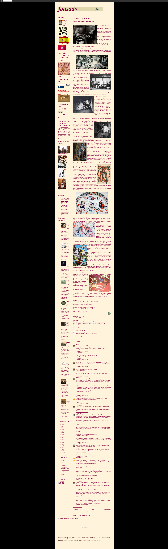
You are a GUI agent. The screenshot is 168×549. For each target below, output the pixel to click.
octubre (63, 455)
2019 (61, 434)
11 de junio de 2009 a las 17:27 (82, 479)
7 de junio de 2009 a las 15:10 (82, 412)
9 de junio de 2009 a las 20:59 (82, 456)
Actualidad (62, 121)
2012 (61, 445)
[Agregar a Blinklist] (103, 323)
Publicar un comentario (77, 507)
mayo (62, 473)
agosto (62, 459)
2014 (61, 442)
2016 (61, 439)
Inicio (93, 509)
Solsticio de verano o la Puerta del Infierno (65, 205)
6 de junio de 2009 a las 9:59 (82, 343)
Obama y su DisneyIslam (64, 466)
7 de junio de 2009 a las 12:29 (82, 403)
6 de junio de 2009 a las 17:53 (82, 359)
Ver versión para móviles (92, 511)
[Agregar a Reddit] (94, 323)
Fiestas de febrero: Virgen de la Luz (65, 212)
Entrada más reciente (77, 509)
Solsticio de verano (65, 464)
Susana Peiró (78, 457)
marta (77, 361)
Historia (60, 130)
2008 (61, 481)
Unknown (78, 396)
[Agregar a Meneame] (77, 322)
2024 (61, 426)
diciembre (63, 452)
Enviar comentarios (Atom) (84, 515)
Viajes (68, 136)
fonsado (68, 8)
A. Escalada (78, 352)
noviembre (63, 454)
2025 (61, 424)
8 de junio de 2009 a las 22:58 (82, 442)
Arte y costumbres (62, 128)
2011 (61, 447)
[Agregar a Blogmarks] (78, 324)
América (77, 413)
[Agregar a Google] (86, 323)
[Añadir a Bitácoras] (93, 322)
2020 (61, 432)
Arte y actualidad (64, 127)
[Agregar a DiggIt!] (77, 323)
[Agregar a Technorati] (87, 322)
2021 (61, 431)
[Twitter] (83, 324)
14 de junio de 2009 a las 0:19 (82, 504)
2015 (61, 441)
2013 (61, 444)
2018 (61, 436)
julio (62, 460)
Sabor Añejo (78, 443)
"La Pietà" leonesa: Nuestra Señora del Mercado (65, 209)
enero (62, 479)
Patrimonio (65, 132)
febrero (62, 478)
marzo (62, 476)
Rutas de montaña (62, 134)
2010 (61, 449)
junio (62, 462)
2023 (61, 427)
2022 (61, 429)
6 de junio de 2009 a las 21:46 (82, 395)
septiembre (63, 457)
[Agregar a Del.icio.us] (99, 322)
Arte (69, 125)
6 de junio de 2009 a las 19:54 (82, 376)
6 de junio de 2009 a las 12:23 (82, 351)
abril (62, 474)
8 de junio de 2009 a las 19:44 (82, 435)
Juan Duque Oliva (79, 330)
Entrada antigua (107, 509)
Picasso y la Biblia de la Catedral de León (65, 470)
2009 (61, 450)
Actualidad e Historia (64, 124)
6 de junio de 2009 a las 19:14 (82, 366)
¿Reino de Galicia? (67, 246)
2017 (61, 437)
